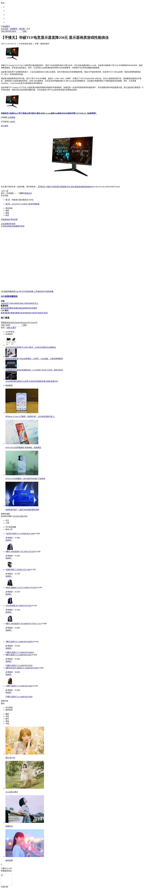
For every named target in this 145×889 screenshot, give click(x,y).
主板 (8, 328)
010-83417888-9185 (20, 516)
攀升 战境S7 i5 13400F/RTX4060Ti (19, 642)
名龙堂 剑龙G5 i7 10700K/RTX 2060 (20, 534)
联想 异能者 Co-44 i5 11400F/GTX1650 (21, 588)
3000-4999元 (15, 303)
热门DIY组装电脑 (26, 291)
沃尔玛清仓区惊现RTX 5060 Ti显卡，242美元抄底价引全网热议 (30, 347)
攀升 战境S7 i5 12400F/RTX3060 (19, 686)
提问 (3, 703)
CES (35, 322)
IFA (22, 322)
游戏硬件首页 (19, 226)
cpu (11, 328)
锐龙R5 (35, 313)
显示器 (22, 29)
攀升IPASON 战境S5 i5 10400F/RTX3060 (22, 668)
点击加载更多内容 (8, 224)
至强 (46, 313)
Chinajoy (17, 322)
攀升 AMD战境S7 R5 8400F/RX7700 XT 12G (23, 624)
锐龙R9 (24, 313)
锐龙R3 (41, 313)
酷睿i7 (8, 313)
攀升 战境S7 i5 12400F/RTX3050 (18, 655)
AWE (12, 322)
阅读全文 (28, 193)
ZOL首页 (4, 29)
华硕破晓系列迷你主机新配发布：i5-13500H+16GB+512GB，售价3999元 (34, 370)
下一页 (5, 191)
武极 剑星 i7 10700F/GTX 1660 (18, 570)
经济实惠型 (32, 308)
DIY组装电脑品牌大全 (10, 291)
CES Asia (30, 322)
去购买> (8, 540)
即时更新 (14, 219)
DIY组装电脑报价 (9, 296)
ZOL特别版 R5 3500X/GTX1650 (18, 606)
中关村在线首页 (7, 226)
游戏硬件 (13, 29)
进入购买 (4, 126)
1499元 (12, 122)
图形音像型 (14, 308)
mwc (25, 322)
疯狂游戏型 (23, 308)
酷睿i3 (18, 313)
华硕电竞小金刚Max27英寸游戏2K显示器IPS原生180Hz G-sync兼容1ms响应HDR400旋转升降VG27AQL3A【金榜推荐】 (49, 113)
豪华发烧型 (5, 308)
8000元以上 (33, 303)
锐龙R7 (29, 313)
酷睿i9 (3, 313)
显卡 (14, 328)
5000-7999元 (24, 303)
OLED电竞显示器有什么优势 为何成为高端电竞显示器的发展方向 (31, 381)
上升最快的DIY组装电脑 (43, 291)
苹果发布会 (5, 322)
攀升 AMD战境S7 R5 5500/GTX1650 (20, 552)
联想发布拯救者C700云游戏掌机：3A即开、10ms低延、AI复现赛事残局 (34, 359)
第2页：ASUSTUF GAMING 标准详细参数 (22, 204)
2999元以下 (5, 303)
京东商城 (11, 117)
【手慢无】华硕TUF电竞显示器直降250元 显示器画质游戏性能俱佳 (64, 187)
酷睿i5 (13, 313)
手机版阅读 (5, 219)
